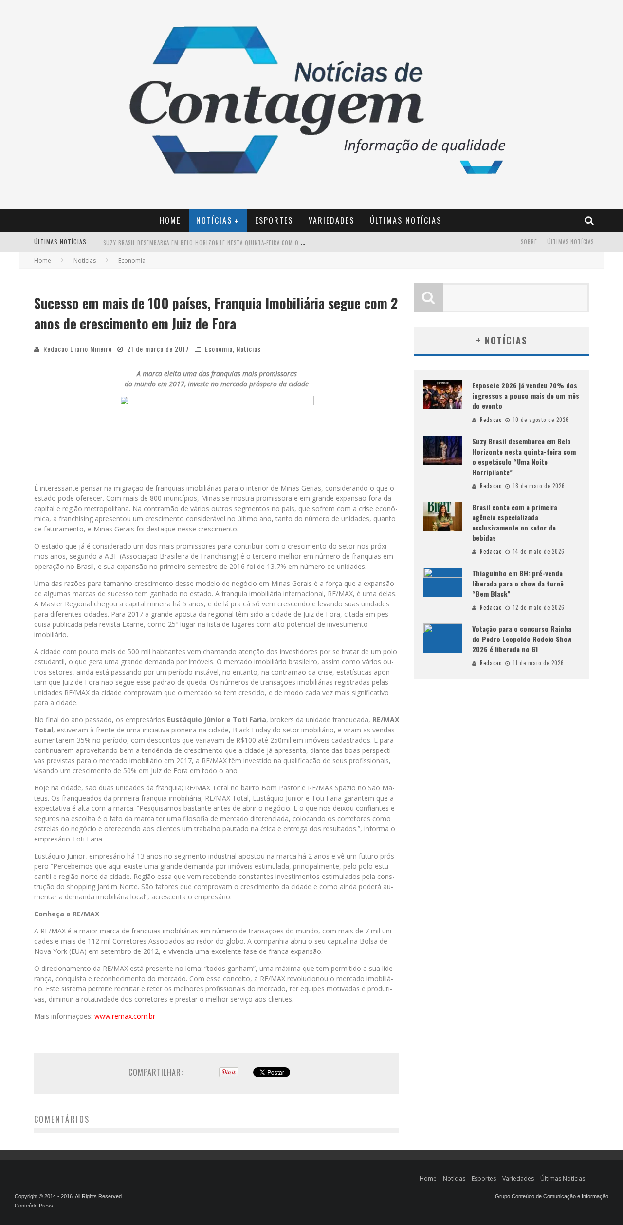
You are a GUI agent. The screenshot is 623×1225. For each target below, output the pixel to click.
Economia (219, 349)
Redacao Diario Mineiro (77, 349)
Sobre (529, 242)
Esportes (274, 220)
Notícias (214, 220)
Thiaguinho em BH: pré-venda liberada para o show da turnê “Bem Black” (518, 583)
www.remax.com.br (124, 1016)
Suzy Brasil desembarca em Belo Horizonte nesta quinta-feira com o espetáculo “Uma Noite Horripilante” (254, 243)
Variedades (331, 220)
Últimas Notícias (405, 220)
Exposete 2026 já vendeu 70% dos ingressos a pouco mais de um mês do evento (525, 395)
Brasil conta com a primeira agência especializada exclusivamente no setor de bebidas (514, 522)
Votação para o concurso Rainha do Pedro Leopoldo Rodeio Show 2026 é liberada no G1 (521, 638)
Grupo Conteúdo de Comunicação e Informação (551, 1196)
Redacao (491, 419)
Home (170, 220)
